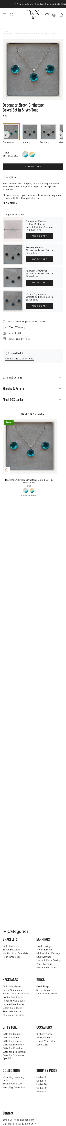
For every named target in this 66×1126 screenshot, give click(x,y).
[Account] (54, 15)
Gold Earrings (44, 946)
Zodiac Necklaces (13, 997)
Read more (10, 203)
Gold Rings (42, 986)
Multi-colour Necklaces (16, 993)
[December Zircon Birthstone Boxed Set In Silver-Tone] (30, 446)
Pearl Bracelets (11, 956)
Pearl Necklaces (12, 1011)
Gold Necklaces (12, 986)
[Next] (60, 134)
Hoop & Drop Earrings (49, 960)
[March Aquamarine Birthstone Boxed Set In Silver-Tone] (13, 301)
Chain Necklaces (12, 1007)
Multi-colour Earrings (48, 953)
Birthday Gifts (44, 1034)
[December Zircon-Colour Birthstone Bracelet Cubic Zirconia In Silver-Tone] (13, 229)
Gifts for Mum (11, 1037)
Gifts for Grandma (13, 1048)
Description (9, 177)
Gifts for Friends (12, 1034)
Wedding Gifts (44, 1037)
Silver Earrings (44, 949)
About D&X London (13, 399)
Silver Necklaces (12, 990)
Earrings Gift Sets (46, 967)
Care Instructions (12, 377)
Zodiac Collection (13, 1083)
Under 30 (41, 1087)
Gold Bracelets (11, 946)
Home (5, 31)
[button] (12, 15)
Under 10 (41, 1077)
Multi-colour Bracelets (15, 953)
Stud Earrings (43, 956)
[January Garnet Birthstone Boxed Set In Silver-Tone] (13, 254)
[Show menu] (4, 15)
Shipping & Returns (13, 388)
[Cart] (61, 15)
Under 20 (41, 1084)
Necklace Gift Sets (13, 1015)
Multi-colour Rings (47, 993)
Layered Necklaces (13, 1004)
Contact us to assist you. (19, 358)
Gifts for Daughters (14, 1044)
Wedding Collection (14, 1087)
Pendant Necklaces (14, 1000)
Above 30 (41, 1091)
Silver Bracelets (11, 949)
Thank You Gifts (45, 1041)
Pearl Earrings (44, 964)
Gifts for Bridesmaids (15, 1051)
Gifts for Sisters (12, 1041)
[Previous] (6, 134)
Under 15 (41, 1080)
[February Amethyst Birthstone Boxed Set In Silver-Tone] (13, 277)
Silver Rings (43, 990)
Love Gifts (42, 1044)
